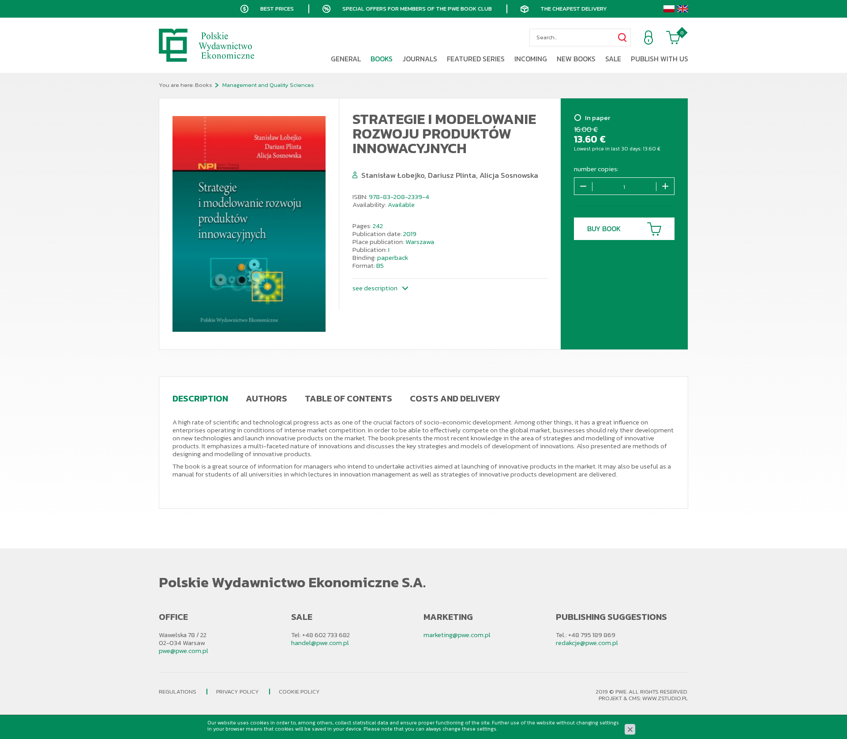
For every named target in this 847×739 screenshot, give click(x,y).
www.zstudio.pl (665, 698)
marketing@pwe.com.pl (457, 635)
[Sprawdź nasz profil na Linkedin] (11, 407)
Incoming (530, 58)
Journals (419, 58)
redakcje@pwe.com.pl (587, 643)
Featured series (476, 58)
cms (634, 698)
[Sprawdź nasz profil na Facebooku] (11, 381)
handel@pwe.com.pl (320, 643)
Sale (613, 58)
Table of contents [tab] (348, 398)
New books (576, 58)
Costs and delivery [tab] (455, 398)
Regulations (177, 691)
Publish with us (659, 58)
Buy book (604, 228)
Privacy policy (237, 691)
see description (374, 287)
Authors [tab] (266, 398)
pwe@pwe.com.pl (183, 650)
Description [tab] (200, 398)
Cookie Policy (299, 691)
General (346, 58)
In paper (597, 118)
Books (382, 58)
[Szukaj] (622, 37)
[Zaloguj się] (648, 37)
